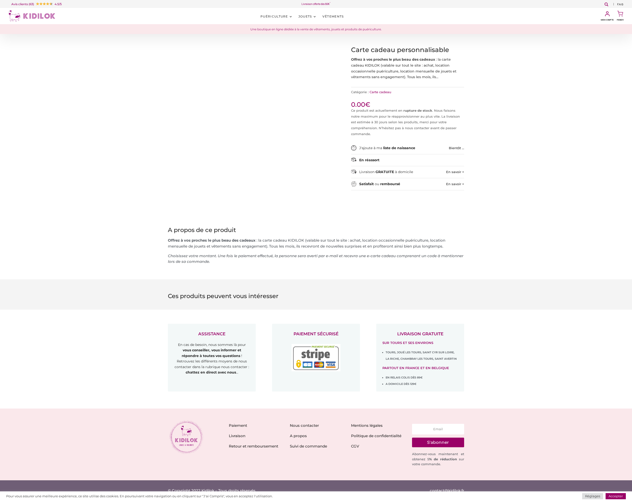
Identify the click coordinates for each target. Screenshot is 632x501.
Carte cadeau (380, 92)
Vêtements (333, 16)
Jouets (305, 16)
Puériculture (274, 16)
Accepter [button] (616, 496)
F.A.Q (620, 4)
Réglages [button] (592, 496)
